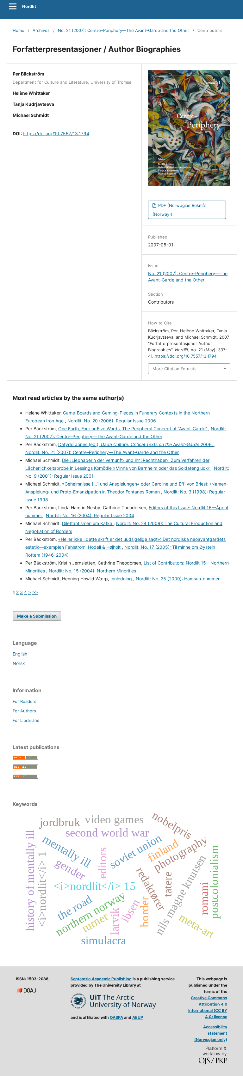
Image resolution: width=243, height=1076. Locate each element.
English (20, 653)
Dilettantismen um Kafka (88, 523)
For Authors (24, 710)
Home (18, 30)
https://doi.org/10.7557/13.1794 (56, 133)
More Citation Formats (174, 368)
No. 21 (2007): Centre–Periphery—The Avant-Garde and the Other (123, 30)
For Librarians (26, 720)
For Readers (24, 701)
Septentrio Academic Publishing (101, 978)
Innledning (121, 578)
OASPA (116, 1017)
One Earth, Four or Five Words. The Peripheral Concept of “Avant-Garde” (133, 428)
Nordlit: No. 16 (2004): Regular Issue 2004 (90, 515)
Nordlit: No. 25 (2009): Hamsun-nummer (178, 578)
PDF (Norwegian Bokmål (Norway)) (179, 210)
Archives (41, 30)
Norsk (19, 663)
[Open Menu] (12, 6)
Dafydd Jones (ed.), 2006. (136, 444)
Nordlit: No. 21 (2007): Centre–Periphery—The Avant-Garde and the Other (102, 452)
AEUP (137, 1017)
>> (35, 592)
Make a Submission (37, 616)
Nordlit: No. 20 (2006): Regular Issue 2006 (111, 420)
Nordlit (29, 6)
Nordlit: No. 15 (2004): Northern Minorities (92, 570)
